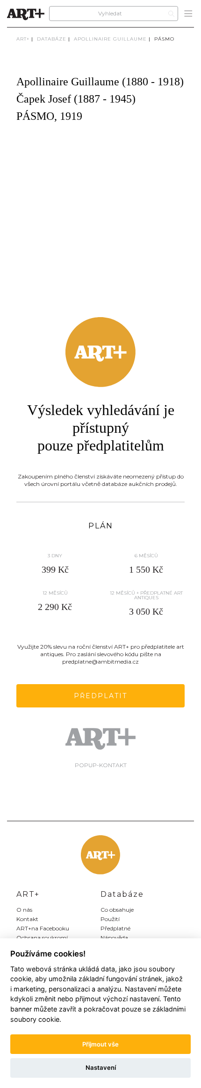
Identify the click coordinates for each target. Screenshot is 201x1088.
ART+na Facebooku (42, 928)
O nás (24, 909)
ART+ (22, 39)
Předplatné (115, 928)
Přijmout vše (100, 1044)
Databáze (51, 39)
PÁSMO (164, 39)
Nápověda (114, 937)
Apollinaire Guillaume (110, 39)
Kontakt (27, 918)
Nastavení (101, 1067)
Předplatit (100, 696)
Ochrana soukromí (42, 937)
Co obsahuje (117, 909)
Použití (110, 918)
